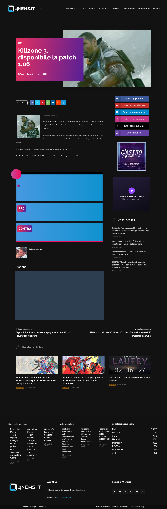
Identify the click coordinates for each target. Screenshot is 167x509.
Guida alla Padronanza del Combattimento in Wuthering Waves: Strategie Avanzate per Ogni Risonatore (130, 231)
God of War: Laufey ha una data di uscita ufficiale (129, 379)
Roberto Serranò (26, 74)
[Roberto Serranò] (21, 252)
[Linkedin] (53, 102)
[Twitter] (37, 102)
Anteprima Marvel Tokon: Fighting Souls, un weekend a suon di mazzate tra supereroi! (82, 380)
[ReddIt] (58, 102)
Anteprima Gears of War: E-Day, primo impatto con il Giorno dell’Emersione (127, 242)
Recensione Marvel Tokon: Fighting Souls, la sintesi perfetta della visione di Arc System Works (36, 380)
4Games (65, 387)
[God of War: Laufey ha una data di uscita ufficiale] (130, 365)
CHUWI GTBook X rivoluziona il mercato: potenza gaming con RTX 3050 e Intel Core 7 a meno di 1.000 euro (130, 265)
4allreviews (20, 387)
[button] (44, 8)
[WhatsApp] (48, 102)
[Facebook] (32, 102)
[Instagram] (131, 491)
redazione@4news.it (63, 497)
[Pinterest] (42, 102)
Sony (20, 43)
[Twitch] (142, 491)
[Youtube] (137, 491)
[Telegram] (63, 102)
